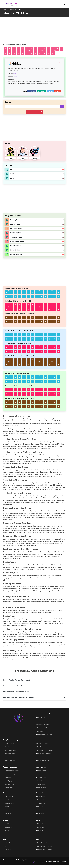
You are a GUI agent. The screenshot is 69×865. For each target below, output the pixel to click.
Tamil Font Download (43, 757)
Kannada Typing (9, 784)
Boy (14, 73)
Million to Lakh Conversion (44, 842)
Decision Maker (41, 810)
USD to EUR (8, 834)
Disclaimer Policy (29, 862)
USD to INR (40, 830)
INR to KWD (40, 827)
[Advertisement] (34, 31)
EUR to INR (8, 842)
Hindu (15, 76)
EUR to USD (8, 830)
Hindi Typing (8, 780)
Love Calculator (41, 796)
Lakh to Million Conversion (44, 734)
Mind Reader (8, 823)
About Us (5, 862)
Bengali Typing (41, 774)
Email (58, 91)
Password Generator (43, 799)
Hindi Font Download (43, 760)
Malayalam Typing (10, 774)
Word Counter (41, 803)
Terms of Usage (39, 862)
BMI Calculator (41, 717)
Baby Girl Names (9, 746)
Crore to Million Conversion (45, 849)
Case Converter (42, 721)
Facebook (32, 91)
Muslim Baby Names (10, 760)
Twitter (51, 91)
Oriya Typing (40, 780)
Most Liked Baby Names (33, 112)
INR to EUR (8, 846)
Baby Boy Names (10, 743)
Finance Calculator (42, 727)
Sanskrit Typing (41, 777)
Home (5, 9)
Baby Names (12, 9)
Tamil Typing (8, 777)
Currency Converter (43, 724)
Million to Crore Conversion (45, 846)
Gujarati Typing (9, 803)
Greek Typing (41, 784)
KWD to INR (8, 849)
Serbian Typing (41, 787)
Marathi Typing (41, 770)
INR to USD (40, 731)
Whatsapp (42, 91)
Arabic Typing (9, 796)
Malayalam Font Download (45, 750)
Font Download (41, 746)
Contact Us (12, 862)
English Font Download (44, 753)
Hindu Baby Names (10, 753)
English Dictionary (42, 743)
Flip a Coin (40, 806)
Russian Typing (9, 813)
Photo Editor (41, 813)
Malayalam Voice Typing (12, 770)
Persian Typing (9, 806)
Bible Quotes (8, 827)
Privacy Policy (20, 862)
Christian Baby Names (11, 757)
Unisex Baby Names (10, 750)
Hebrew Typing (9, 810)
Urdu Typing (8, 799)
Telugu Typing (9, 787)
